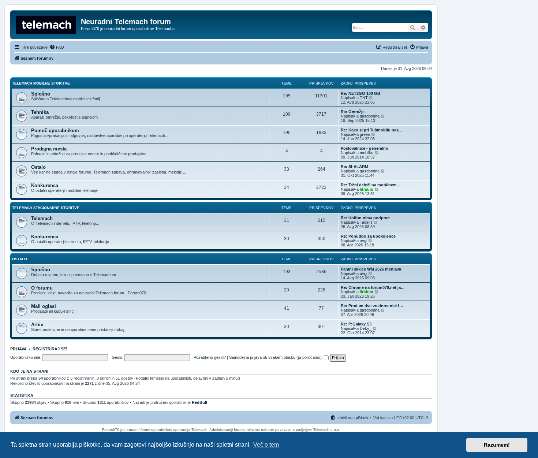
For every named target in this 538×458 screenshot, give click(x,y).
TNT (364, 98)
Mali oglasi (43, 306)
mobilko (366, 152)
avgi (363, 240)
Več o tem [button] (266, 445)
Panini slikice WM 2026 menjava (371, 269)
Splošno (40, 94)
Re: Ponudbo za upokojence (368, 236)
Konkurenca (44, 185)
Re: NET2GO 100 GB (360, 93)
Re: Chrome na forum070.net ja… (373, 287)
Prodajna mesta (49, 149)
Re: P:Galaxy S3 (356, 324)
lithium (366, 189)
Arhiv (37, 324)
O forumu (42, 288)
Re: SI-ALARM (354, 166)
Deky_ (365, 328)
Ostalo (38, 167)
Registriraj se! (50, 349)
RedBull (199, 402)
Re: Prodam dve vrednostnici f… (372, 306)
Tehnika (40, 112)
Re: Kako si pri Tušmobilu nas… (372, 130)
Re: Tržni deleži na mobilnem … (371, 185)
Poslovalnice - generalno (364, 148)
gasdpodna (370, 116)
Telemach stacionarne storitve (45, 208)
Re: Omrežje (353, 111)
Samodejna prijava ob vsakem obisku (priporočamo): (276, 357)
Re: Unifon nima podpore (365, 218)
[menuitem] (56, 47)
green (365, 134)
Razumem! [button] (497, 445)
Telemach (42, 218)
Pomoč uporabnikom (55, 130)
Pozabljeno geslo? (210, 357)
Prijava (18, 349)
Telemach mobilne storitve (41, 83)
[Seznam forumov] (46, 24)
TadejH (366, 222)
